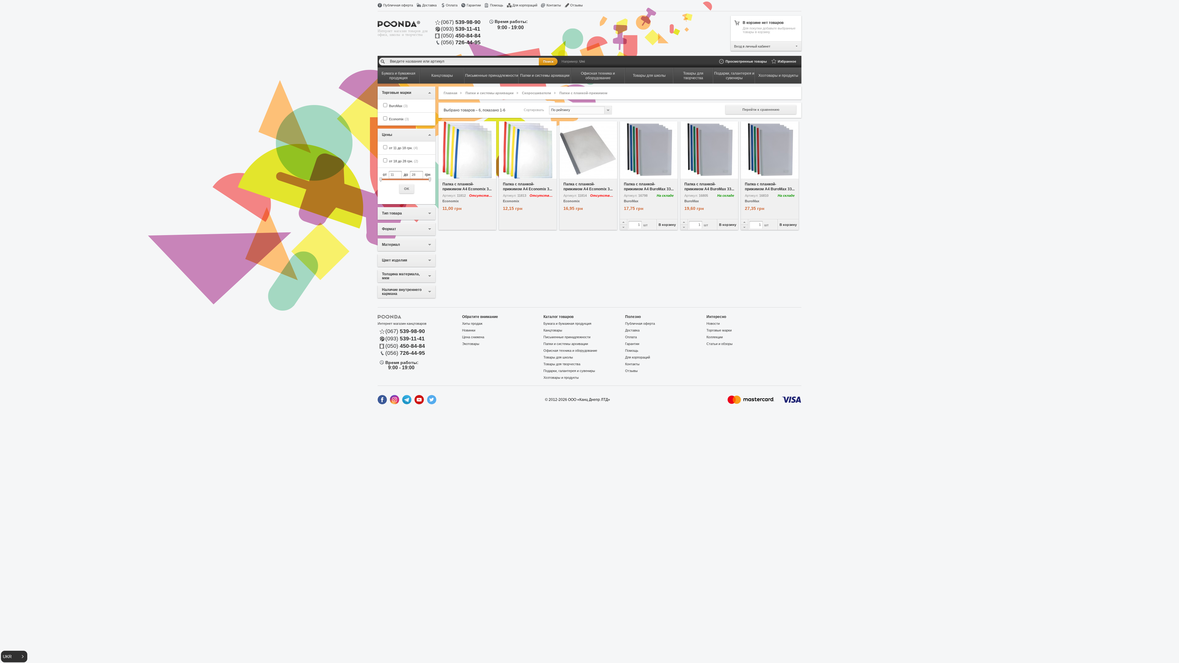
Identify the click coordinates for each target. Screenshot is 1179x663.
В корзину (667, 225)
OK (406, 189)
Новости (713, 323)
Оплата (451, 5)
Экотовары (470, 344)
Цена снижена (473, 337)
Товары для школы (558, 357)
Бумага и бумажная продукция (567, 323)
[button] (14, 656)
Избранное (787, 61)
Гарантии (474, 5)
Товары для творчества (561, 364)
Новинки (468, 330)
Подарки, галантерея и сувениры (569, 371)
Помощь (496, 5)
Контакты (554, 5)
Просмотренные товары (746, 61)
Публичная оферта (398, 5)
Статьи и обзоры (719, 344)
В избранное (453, 174)
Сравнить (481, 174)
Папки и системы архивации (489, 93)
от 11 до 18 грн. (403, 148)
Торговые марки (719, 330)
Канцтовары (552, 330)
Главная (450, 93)
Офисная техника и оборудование (570, 350)
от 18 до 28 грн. (403, 161)
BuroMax (398, 106)
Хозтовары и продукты (561, 377)
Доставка (429, 5)
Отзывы (576, 5)
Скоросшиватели (536, 93)
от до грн (406, 182)
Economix (399, 119)
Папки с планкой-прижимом (583, 93)
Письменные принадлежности (566, 337)
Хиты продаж (472, 323)
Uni (582, 61)
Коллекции (714, 337)
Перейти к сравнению (760, 109)
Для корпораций (524, 5)
